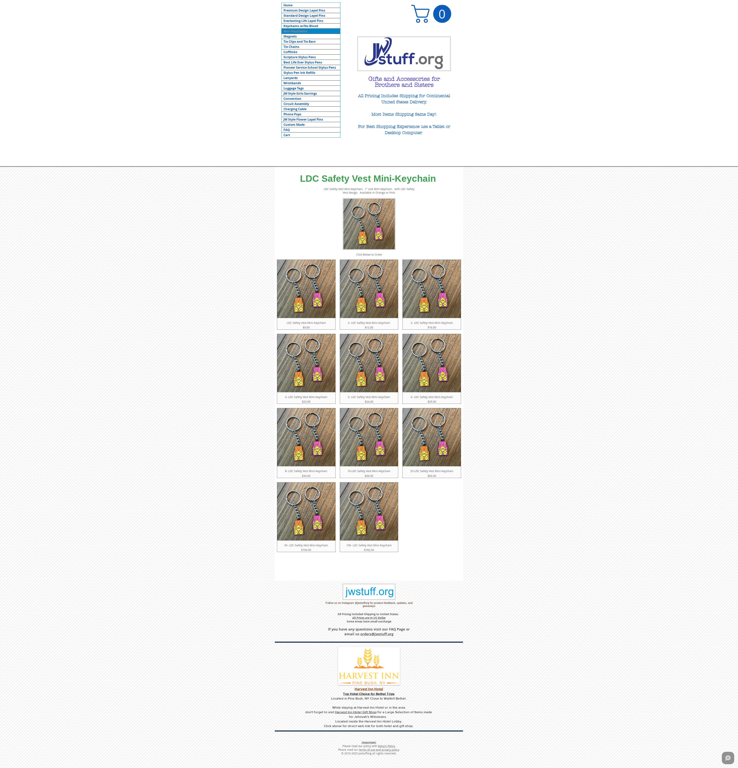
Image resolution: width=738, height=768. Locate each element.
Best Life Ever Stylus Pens (302, 62)
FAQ (286, 130)
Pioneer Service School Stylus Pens (309, 67)
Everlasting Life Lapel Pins (303, 21)
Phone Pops (292, 114)
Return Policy (386, 746)
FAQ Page (397, 629)
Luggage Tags (293, 88)
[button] (433, 14)
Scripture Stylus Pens (299, 57)
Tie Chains (291, 47)
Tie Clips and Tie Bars (299, 41)
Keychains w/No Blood (300, 26)
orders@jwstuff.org (376, 634)
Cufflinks (290, 52)
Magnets (290, 36)
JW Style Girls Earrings (300, 93)
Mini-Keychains (295, 31)
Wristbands (292, 83)
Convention (292, 99)
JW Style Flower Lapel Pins (303, 119)
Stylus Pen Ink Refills (299, 73)
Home (288, 5)
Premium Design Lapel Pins (304, 10)
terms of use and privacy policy (379, 749)
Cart (286, 135)
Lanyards (290, 78)
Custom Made (294, 124)
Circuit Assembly (296, 104)
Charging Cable (295, 109)
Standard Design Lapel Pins (304, 15)
